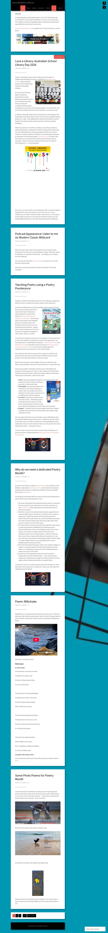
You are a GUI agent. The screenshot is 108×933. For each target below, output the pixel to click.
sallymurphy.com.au (23, 2)
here (27, 143)
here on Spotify (37, 261)
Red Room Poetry (35, 488)
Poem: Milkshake (26, 601)
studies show (26, 507)
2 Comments (59, 57)
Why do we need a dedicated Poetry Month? (37, 471)
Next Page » (31, 915)
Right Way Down (20, 345)
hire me (29, 28)
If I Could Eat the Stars (49, 342)
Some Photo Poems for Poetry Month (34, 777)
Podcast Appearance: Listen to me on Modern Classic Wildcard (36, 235)
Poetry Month (41, 485)
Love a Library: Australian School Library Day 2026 (36, 63)
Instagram (26, 492)
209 (25, 915)
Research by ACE (44, 136)
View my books (20, 28)
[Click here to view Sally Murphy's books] (37, 43)
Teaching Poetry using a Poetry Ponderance (35, 286)
